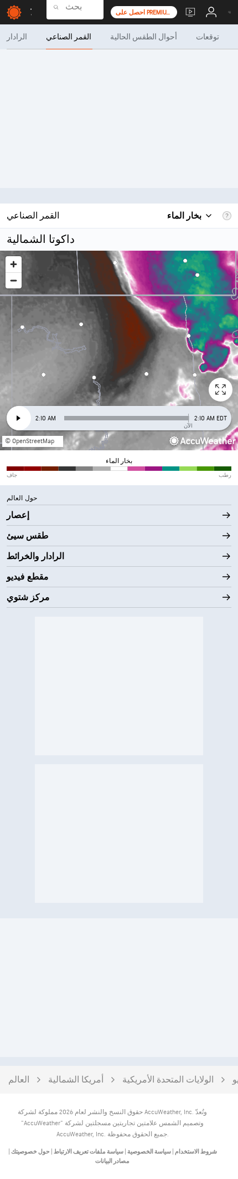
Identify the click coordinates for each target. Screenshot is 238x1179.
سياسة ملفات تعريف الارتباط (88, 1151)
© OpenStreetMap (29, 441)
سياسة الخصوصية (148, 1151)
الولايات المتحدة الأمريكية (168, 1080)
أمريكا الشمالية (76, 1080)
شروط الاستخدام (195, 1151)
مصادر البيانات (112, 1161)
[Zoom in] (14, 264)
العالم (18, 1080)
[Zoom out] (14, 280)
